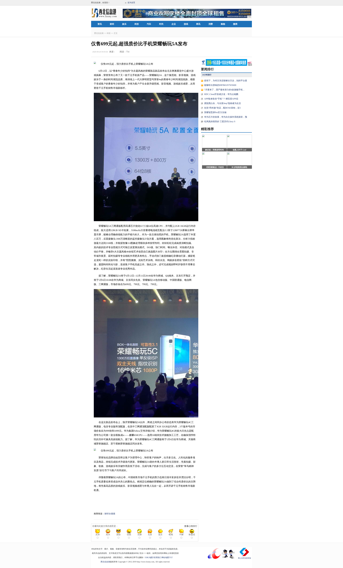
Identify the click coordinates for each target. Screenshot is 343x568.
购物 (223, 24)
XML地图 (149, 558)
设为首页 (131, 3)
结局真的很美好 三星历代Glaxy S (219, 121)
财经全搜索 (110, 514)
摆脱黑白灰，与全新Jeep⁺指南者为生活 (222, 103)
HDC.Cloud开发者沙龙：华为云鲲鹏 (221, 94)
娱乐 (124, 24)
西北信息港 (99, 33)
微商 (235, 24)
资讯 (100, 24)
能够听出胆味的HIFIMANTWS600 (220, 85)
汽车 (149, 24)
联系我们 (157, 558)
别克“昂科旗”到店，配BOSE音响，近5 (222, 108)
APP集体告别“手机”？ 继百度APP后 (221, 99)
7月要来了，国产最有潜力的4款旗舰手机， (224, 90)
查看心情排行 (190, 526)
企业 (174, 24)
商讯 (198, 24)
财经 (112, 24)
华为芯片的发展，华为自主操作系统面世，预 (225, 117)
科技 (137, 24)
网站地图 (165, 558)
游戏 (186, 24)
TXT (171, 558)
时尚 (161, 24)
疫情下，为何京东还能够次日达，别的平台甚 (225, 80)
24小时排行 (206, 75)
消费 (210, 24)
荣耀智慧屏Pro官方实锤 (215, 112)
